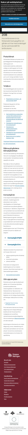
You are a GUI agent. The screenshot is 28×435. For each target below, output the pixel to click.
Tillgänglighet (7, 371)
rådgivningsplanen (19, 318)
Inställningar (14, 29)
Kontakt (6, 362)
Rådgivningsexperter (9, 364)
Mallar (5, 392)
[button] (14, 237)
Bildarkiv (13, 394)
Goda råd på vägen (9, 380)
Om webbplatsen (9, 369)
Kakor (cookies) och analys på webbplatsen (14, 14)
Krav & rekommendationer (11, 378)
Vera (5, 399)
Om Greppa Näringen (10, 367)
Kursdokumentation (9, 385)
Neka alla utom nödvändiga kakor (14, 24)
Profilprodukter (8, 396)
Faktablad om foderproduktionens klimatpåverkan (11, 128)
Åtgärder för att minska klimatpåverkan (11, 303)
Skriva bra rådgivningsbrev (11, 383)
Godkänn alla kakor (14, 18)
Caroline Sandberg (6, 343)
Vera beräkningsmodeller (13, 275)
